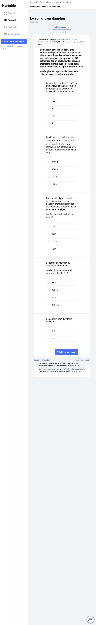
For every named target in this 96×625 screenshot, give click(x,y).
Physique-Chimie (61, 2)
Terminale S (45, 2)
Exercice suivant (83, 360)
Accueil (11, 13)
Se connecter (14, 34)
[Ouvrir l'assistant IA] (90, 619)
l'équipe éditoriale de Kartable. (67, 40)
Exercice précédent (42, 360)
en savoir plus (75, 366)
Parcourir (12, 20)
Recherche (13, 27)
